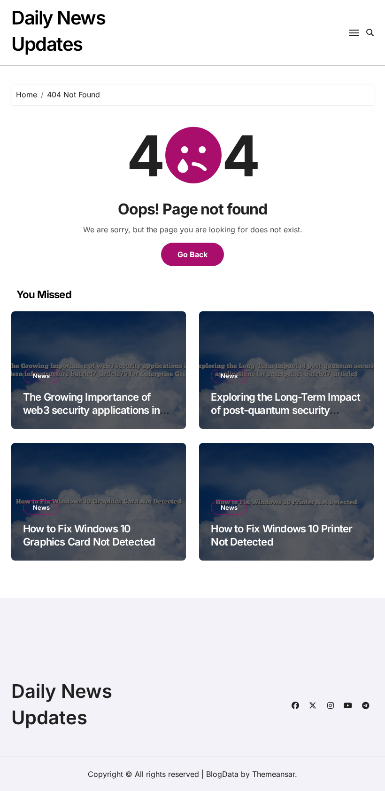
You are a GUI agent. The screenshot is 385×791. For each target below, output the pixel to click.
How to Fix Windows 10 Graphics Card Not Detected (89, 535)
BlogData (222, 774)
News (41, 376)
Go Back (192, 254)
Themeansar (273, 774)
